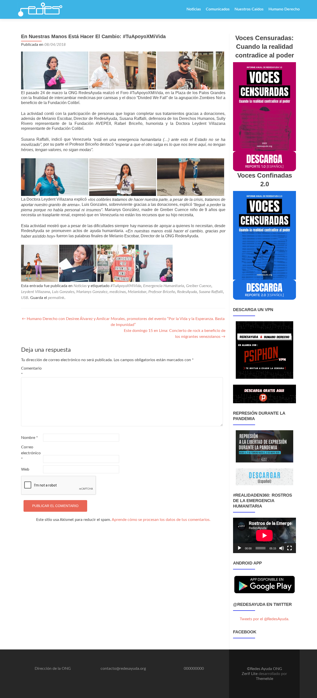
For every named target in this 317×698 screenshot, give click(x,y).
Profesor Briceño (161, 292)
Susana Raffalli (211, 292)
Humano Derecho (284, 9)
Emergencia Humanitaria (163, 286)
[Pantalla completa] (289, 548)
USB (24, 298)
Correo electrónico (31, 453)
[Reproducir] (239, 548)
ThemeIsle (264, 679)
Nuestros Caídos (249, 9)
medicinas (117, 292)
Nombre (29, 438)
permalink (56, 298)
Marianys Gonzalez (91, 292)
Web (25, 469)
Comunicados (218, 9)
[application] (264, 535)
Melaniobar (137, 292)
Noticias (193, 9)
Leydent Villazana (35, 292)
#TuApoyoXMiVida (125, 286)
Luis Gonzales (63, 292)
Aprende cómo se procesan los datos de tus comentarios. (161, 520)
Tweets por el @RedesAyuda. (264, 619)
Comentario (31, 371)
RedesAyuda (187, 292)
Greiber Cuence (198, 286)
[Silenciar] (281, 548)
